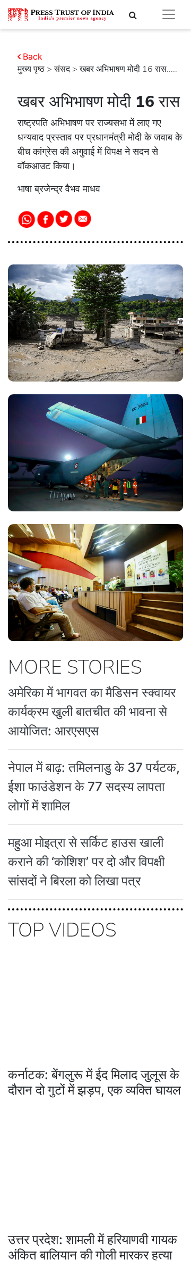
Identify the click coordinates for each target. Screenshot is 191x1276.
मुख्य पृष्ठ (31, 69)
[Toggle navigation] (168, 14)
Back (32, 56)
